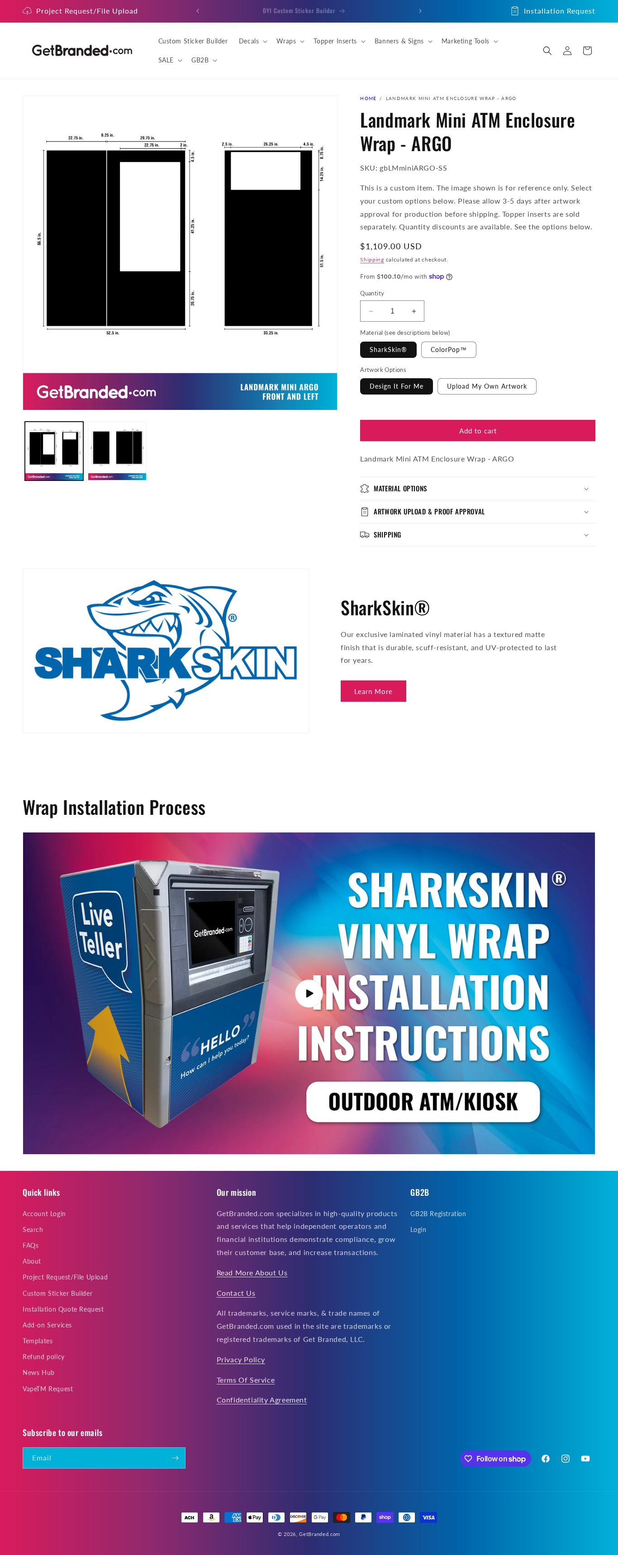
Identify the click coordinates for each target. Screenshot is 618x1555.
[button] (252, 41)
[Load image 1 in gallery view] (54, 451)
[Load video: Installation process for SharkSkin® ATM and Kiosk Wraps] (309, 993)
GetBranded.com (319, 1534)
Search (33, 1229)
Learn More (373, 691)
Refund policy (44, 1356)
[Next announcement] (420, 10)
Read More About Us (252, 1272)
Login (418, 1229)
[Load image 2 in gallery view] (117, 451)
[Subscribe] (175, 1458)
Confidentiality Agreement (262, 1399)
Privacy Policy (241, 1359)
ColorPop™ (449, 349)
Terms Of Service (246, 1379)
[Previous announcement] (198, 10)
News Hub (39, 1373)
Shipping (372, 259)
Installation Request (559, 10)
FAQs (30, 1245)
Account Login (44, 1213)
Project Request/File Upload (87, 10)
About (32, 1261)
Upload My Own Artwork (487, 386)
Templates (37, 1341)
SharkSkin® (388, 349)
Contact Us (236, 1293)
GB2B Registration (438, 1213)
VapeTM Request (48, 1389)
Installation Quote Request (63, 1309)
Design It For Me (396, 386)
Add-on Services (47, 1325)
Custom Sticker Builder (57, 1293)
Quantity (372, 293)
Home (368, 98)
